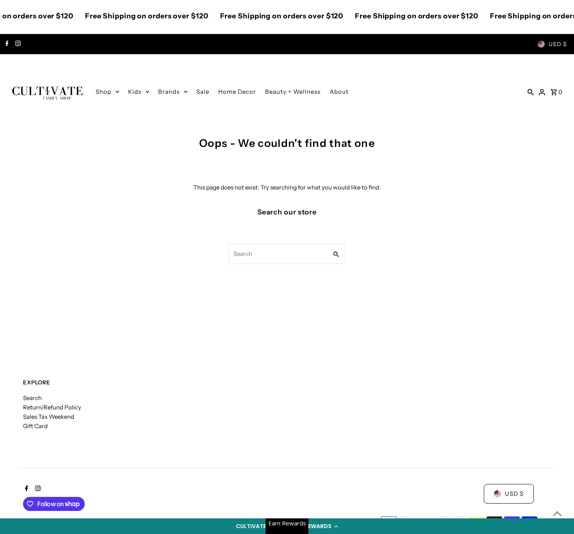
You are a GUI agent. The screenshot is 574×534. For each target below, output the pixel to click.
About (339, 91)
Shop (103, 91)
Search (32, 398)
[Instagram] (17, 44)
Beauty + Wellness (293, 91)
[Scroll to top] (557, 513)
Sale (202, 91)
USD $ (558, 44)
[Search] (531, 92)
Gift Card (35, 426)
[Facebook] (6, 44)
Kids (134, 91)
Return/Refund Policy (52, 407)
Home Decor (237, 91)
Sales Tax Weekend (48, 416)
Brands (169, 91)
